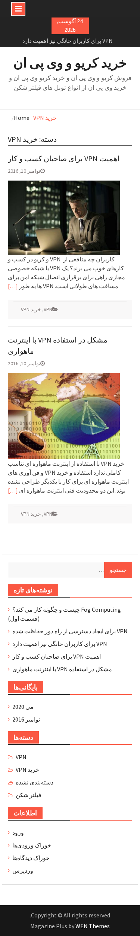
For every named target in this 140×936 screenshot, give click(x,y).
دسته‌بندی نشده (34, 782)
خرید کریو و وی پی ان (70, 63)
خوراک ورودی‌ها (31, 845)
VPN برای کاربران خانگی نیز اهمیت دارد (67, 40)
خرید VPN (31, 309)
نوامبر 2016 (26, 719)
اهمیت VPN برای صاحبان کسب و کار (64, 158)
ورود (18, 832)
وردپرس (22, 870)
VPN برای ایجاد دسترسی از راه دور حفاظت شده (70, 631)
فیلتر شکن (28, 795)
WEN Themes (92, 926)
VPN (48, 309)
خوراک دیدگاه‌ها (31, 858)
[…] (13, 286)
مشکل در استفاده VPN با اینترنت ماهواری (62, 669)
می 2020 (23, 706)
